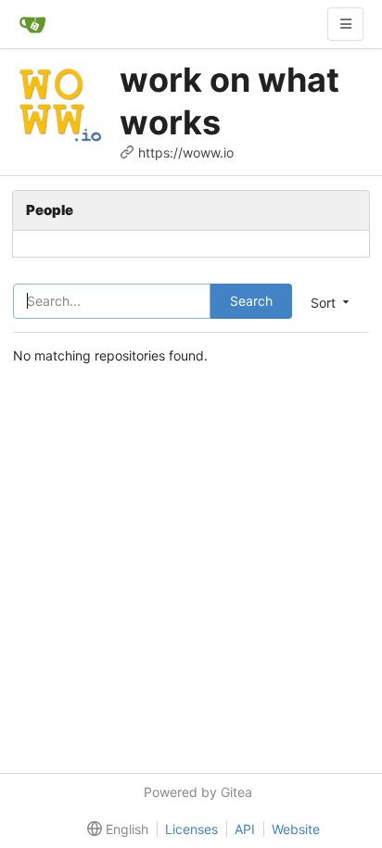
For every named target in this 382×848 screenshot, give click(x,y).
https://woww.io (186, 152)
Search (251, 301)
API (245, 829)
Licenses (191, 829)
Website (296, 829)
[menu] (114, 829)
